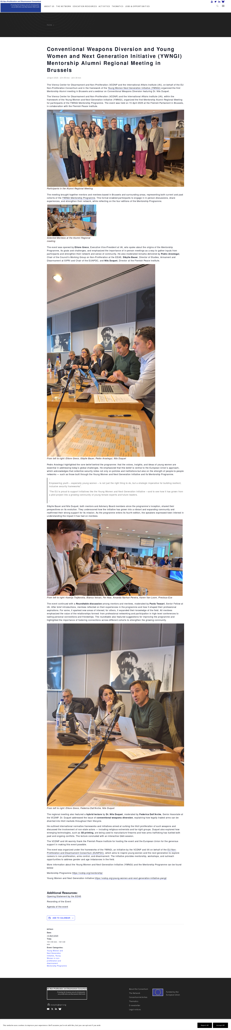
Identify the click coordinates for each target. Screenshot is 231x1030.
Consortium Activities (138, 997)
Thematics (117, 6)
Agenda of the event (57, 906)
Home (49, 25)
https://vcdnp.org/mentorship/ (87, 872)
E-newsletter (134, 1005)
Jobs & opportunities (137, 6)
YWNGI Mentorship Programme (78, 197)
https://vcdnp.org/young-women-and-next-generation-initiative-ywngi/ (131, 878)
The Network (63, 6)
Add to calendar (61, 918)
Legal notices (135, 1009)
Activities (104, 6)
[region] (115, 1024)
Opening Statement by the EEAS (64, 896)
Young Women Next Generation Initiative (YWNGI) (134, 87)
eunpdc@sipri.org (58, 1005)
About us (49, 6)
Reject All (205, 1025)
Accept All (220, 1025)
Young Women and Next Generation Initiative (55, 953)
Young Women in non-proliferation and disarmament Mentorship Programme (57, 960)
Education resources (85, 6)
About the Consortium (138, 989)
